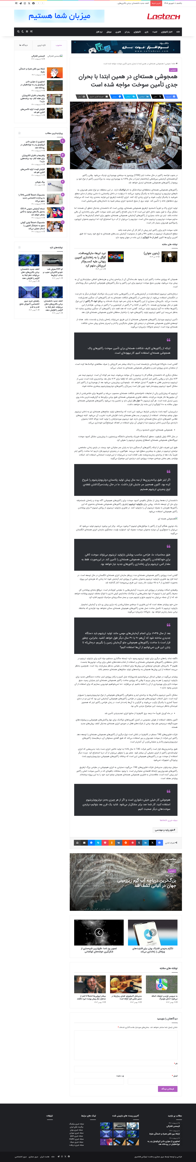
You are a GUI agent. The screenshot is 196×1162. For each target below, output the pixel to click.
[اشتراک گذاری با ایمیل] (84, 843)
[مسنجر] (91, 843)
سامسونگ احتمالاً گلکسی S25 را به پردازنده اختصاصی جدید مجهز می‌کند (32, 198)
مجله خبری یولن (76, 1129)
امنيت (154, 31)
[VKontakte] (118, 843)
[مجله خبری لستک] (164, 17)
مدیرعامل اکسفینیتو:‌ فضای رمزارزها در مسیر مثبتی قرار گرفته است (127, 997)
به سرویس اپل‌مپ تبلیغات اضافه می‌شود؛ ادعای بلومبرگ (164, 997)
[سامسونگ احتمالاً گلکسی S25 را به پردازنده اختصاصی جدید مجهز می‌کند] (55, 198)
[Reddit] (125, 843)
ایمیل (174, 1075)
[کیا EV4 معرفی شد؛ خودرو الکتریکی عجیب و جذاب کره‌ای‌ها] (52, 260)
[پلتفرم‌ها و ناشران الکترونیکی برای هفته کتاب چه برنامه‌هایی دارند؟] (55, 99)
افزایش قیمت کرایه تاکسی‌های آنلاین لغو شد (33, 111)
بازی (146, 31)
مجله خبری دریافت (76, 1145)
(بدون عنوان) (151, 253)
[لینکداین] (145, 843)
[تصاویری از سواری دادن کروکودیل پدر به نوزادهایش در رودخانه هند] (55, 85)
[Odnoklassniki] (112, 843)
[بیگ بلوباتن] (55, 186)
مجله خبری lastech (168, 820)
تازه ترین (42, 45)
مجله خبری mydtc (76, 1139)
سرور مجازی (159, 1156)
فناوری (118, 31)
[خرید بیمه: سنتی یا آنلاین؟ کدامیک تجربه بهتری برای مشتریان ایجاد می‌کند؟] (133, 1125)
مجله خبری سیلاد (76, 1142)
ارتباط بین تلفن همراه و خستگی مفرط (32, 70)
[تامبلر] (139, 843)
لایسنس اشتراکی (38, 56)
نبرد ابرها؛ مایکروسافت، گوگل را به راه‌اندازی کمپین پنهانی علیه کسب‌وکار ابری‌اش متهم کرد (90, 259)
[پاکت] (105, 843)
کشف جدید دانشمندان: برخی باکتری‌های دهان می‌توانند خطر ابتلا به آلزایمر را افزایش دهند (114, 3)
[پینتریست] (132, 843)
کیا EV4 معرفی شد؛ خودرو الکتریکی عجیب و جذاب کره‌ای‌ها (53, 272)
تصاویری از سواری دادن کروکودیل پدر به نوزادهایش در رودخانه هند (33, 84)
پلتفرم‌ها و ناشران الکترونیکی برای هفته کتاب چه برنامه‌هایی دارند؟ (32, 98)
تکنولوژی (137, 31)
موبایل (108, 31)
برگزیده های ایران (76, 1126)
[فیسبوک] (159, 843)
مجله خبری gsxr (76, 1136)
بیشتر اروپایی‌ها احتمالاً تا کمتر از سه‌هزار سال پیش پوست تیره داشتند (91, 997)
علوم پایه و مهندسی (164, 830)
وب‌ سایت (120, 1075)
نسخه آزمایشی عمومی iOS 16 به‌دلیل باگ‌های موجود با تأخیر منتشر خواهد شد (32, 211)
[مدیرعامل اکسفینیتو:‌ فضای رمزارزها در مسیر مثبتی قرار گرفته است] (126, 984)
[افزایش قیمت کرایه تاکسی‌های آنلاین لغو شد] (55, 113)
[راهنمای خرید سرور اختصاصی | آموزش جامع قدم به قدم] (29, 292)
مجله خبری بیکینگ (76, 1123)
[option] (126, 882)
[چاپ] (77, 843)
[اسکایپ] (98, 843)
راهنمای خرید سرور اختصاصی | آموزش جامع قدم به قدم (29, 304)
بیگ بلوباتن (40, 182)
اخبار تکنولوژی (166, 31)
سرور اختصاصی (21, 1156)
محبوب (59, 45)
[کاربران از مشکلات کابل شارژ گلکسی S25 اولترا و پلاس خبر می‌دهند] (133, 1142)
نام (175, 1063)
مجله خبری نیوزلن (77, 1133)
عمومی (167, 63)
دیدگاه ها (23, 45)
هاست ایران (44, 1156)
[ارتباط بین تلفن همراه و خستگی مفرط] (55, 72)
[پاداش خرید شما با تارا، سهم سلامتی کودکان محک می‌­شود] (106, 1142)
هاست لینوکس (147, 1156)
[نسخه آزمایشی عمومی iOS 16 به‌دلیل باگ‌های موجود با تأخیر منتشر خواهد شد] (55, 212)
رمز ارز (127, 31)
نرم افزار (99, 31)
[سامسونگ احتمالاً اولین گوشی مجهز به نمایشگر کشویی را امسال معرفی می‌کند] (55, 226)
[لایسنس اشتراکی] (55, 60)
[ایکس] (152, 843)
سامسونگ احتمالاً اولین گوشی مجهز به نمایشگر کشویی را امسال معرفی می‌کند (33, 225)
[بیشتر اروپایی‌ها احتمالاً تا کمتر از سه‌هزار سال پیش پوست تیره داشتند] (90, 984)
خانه (178, 31)
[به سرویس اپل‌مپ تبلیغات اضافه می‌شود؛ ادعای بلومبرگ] (161, 984)
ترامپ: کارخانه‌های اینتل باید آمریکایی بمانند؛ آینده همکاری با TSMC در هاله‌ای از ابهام (148, 883)
